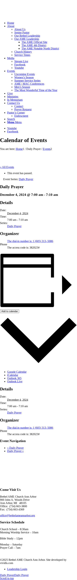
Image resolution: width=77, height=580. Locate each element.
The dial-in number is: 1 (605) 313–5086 (30, 241)
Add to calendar (9, 311)
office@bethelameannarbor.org (17, 515)
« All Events (7, 167)
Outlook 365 (14, 378)
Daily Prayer (14, 226)
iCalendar (12, 375)
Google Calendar (17, 371)
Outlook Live (14, 381)
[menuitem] (42, 23)
